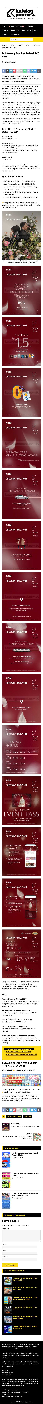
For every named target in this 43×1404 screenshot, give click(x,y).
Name (4, 1244)
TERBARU (30, 26)
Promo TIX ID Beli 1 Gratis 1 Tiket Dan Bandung (25, 1318)
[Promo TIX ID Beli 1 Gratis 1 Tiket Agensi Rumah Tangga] (8, 1300)
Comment (5, 1229)
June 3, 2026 (18, 1198)
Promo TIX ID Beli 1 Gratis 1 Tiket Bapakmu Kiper (25, 1279)
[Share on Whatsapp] (25, 71)
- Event (12, 46)
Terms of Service (7, 1372)
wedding (28, 1116)
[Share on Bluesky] (35, 71)
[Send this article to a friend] (18, 71)
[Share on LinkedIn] (11, 71)
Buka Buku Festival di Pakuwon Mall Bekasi (25, 1174)
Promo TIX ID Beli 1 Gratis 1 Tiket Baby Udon (25, 1289)
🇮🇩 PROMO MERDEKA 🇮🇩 (16, 26)
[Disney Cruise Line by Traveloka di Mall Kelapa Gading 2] (6, 1201)
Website (5, 1257)
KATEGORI (5, 30)
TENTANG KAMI (14, 34)
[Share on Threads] (39, 71)
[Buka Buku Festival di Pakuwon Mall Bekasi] (6, 1180)
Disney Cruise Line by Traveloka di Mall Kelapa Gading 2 (25, 1194)
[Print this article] (21, 71)
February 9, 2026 (9, 62)
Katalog (14, 30)
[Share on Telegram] (32, 71)
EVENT (36, 30)
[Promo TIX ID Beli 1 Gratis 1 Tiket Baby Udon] (8, 1290)
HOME (3, 26)
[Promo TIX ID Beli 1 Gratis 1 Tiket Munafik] (8, 1310)
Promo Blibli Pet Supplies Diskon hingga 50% (25, 1327)
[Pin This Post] (14, 71)
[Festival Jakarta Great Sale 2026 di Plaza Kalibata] (6, 1160)
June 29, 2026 (18, 1158)
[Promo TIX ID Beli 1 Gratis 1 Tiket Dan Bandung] (8, 1319)
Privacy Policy (6, 1375)
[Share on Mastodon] (28, 71)
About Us (5, 1370)
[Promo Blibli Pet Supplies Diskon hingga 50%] (8, 1329)
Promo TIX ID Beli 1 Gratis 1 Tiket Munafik (25, 1308)
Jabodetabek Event (14, 1116)
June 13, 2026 (18, 1178)
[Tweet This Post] (7, 71)
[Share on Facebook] (4, 71)
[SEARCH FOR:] (21, 39)
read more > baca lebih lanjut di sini (17, 1092)
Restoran (25, 30)
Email (4, 1251)
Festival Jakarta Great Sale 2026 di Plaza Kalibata (25, 1154)
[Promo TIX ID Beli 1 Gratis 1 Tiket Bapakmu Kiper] (8, 1281)
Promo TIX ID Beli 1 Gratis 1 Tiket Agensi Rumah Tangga (25, 1298)
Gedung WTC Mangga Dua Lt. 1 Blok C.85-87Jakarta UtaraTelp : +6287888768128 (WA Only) (15, 1393)
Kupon (4, 34)
